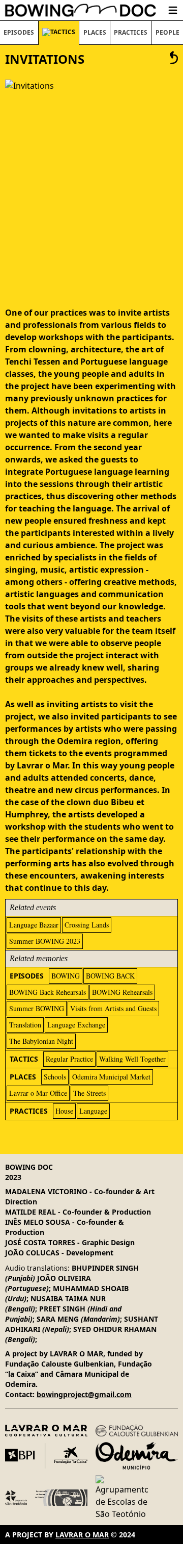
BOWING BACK (110, 976)
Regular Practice (69, 1059)
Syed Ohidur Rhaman (115, 1329)
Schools (55, 1077)
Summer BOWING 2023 (44, 941)
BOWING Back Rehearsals (47, 992)
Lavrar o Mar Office (38, 1093)
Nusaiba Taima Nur (68, 1298)
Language (93, 1111)
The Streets (89, 1093)
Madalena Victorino (46, 1191)
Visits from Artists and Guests (113, 1008)
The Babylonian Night (41, 1041)
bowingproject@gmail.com (84, 1394)
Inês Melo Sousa (37, 1222)
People (167, 32)
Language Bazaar (33, 925)
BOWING (65, 976)
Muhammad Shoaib (91, 1288)
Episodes (19, 32)
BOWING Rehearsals (122, 992)
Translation (25, 1025)
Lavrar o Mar (82, 1534)
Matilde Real (30, 1212)
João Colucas (32, 1252)
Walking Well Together (132, 1059)
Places (94, 32)
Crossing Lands (87, 925)
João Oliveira (64, 1278)
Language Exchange (76, 1025)
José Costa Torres (40, 1242)
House (64, 1111)
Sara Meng (58, 1319)
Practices (130, 32)
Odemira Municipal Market (111, 1077)
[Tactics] (174, 59)
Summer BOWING (36, 1008)
